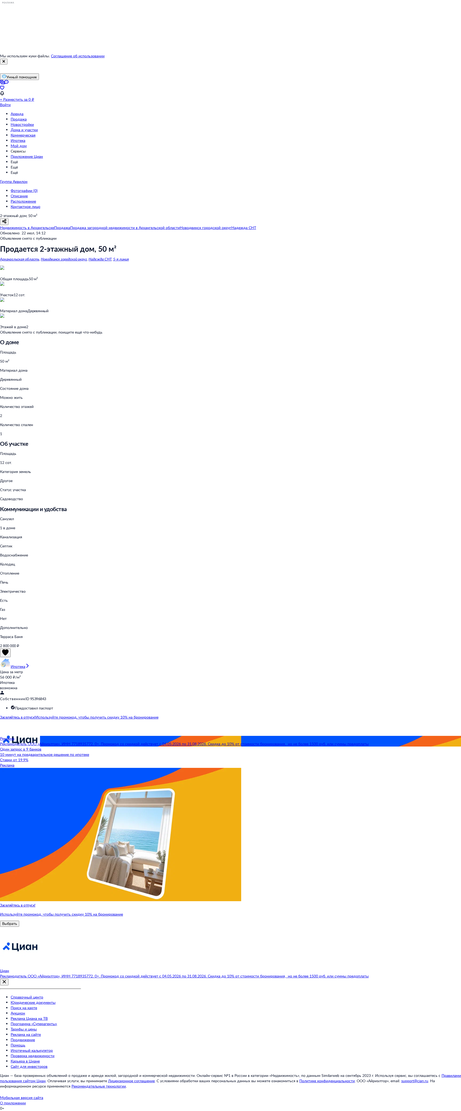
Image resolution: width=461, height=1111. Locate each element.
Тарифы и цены (24, 1029)
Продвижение (23, 1039)
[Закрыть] (3, 62)
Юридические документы (33, 1002)
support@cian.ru (414, 1080)
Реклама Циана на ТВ (29, 1018)
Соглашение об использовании (78, 55)
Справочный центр (27, 997)
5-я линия (121, 259)
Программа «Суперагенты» (34, 1023)
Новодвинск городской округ (64, 259)
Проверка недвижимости (32, 1055)
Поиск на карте (24, 1007)
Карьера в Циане (25, 1061)
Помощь (18, 1045)
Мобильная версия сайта (21, 1097)
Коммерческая (23, 135)
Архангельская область (19, 259)
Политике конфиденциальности (327, 1080)
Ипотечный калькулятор (32, 1050)
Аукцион (18, 1013)
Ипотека (18, 140)
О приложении (13, 1102)
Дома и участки (24, 129)
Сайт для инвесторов (29, 1066)
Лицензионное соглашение (131, 1080)
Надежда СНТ (100, 259)
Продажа (19, 119)
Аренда (17, 113)
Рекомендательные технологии (98, 1086)
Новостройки (22, 124)
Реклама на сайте (26, 1034)
